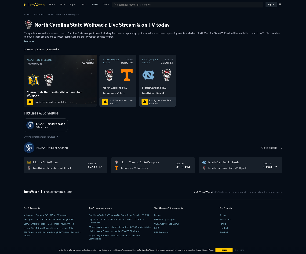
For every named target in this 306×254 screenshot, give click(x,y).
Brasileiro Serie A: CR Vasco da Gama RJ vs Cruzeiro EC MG (119, 215)
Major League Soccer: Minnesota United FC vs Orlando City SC (120, 226)
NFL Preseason (161, 232)
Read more (29, 41)
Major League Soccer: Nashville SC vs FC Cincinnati (114, 231)
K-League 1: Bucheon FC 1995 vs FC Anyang (46, 215)
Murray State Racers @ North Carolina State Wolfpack (54, 93)
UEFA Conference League (166, 223)
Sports (27, 14)
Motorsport (225, 219)
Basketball (39, 14)
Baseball (224, 232)
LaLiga (157, 215)
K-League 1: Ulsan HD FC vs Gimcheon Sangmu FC (49, 219)
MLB (156, 228)
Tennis (223, 223)
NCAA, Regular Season (39, 59)
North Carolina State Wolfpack (63, 14)
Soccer (223, 215)
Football (224, 228)
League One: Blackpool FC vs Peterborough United (49, 223)
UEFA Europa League (164, 219)
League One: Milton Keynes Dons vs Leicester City (48, 228)
